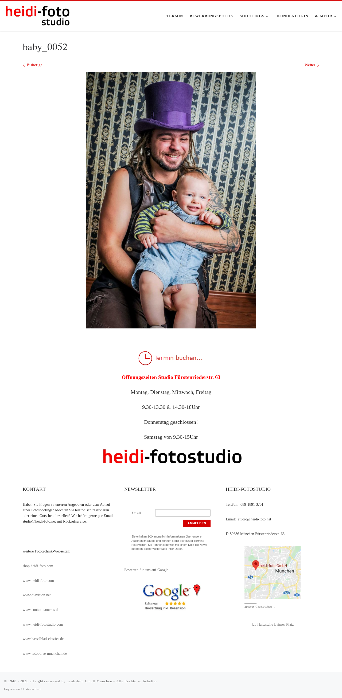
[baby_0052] (171, 200)
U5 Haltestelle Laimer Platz (273, 624)
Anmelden (197, 523)
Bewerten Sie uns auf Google (146, 570)
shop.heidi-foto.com (38, 566)
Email (136, 512)
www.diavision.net (37, 595)
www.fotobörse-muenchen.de (45, 654)
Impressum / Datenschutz (22, 689)
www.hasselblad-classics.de (43, 639)
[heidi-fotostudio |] (37, 14)
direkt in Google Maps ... (259, 606)
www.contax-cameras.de (41, 610)
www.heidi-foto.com (38, 581)
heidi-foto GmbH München (90, 681)
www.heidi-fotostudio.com (43, 624)
